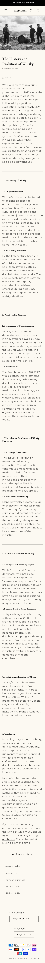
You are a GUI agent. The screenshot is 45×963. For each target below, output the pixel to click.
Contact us (11, 873)
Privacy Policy (12, 893)
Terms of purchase (15, 880)
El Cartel (17, 958)
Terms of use (12, 886)
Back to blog (24, 854)
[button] (6, 10)
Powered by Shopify (30, 958)
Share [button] (8, 77)
